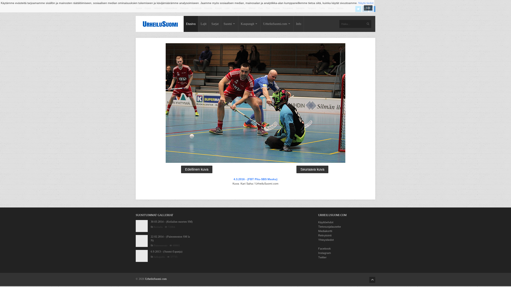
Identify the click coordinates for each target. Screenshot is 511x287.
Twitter (322, 257)
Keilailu (158, 226)
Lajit (203, 24)
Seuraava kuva (312, 169)
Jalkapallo (159, 256)
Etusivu (191, 24)
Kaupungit (247, 24)
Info (298, 24)
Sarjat (215, 24)
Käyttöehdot (325, 222)
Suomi (228, 24)
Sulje (368, 8)
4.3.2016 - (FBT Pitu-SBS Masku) (255, 179)
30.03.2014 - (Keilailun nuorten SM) (172, 221)
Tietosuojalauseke (329, 226)
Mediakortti (325, 231)
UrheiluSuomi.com (275, 24)
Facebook (324, 248)
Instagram (324, 253)
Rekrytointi (325, 235)
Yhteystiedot (326, 239)
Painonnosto (160, 245)
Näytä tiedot (365, 3)
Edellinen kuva (196, 169)
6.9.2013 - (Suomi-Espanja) (166, 251)
